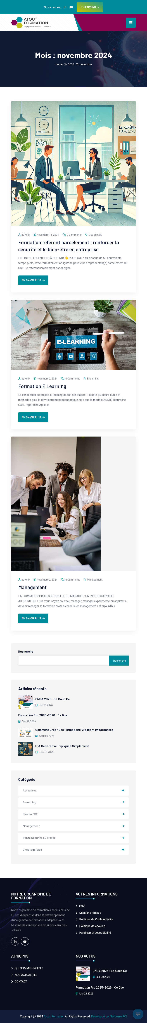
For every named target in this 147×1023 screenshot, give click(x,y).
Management (95, 579)
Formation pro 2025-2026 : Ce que (42, 715)
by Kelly (26, 234)
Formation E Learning (42, 386)
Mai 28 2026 (29, 721)
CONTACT (21, 981)
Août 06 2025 (46, 735)
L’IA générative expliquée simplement (62, 746)
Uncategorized (32, 849)
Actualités (29, 790)
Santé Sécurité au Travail (39, 837)
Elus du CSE (95, 234)
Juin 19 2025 (46, 752)
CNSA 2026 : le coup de (52, 699)
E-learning (93, 378)
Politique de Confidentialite (96, 919)
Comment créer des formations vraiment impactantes (74, 730)
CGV (82, 906)
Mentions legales (90, 912)
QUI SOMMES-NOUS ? (29, 968)
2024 (71, 64)
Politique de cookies (92, 926)
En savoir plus (31, 280)
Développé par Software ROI (109, 1016)
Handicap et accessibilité (95, 932)
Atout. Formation (54, 1016)
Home (59, 64)
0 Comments (74, 234)
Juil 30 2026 (46, 705)
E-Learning (88, 7)
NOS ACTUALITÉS (26, 975)
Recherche (25, 651)
